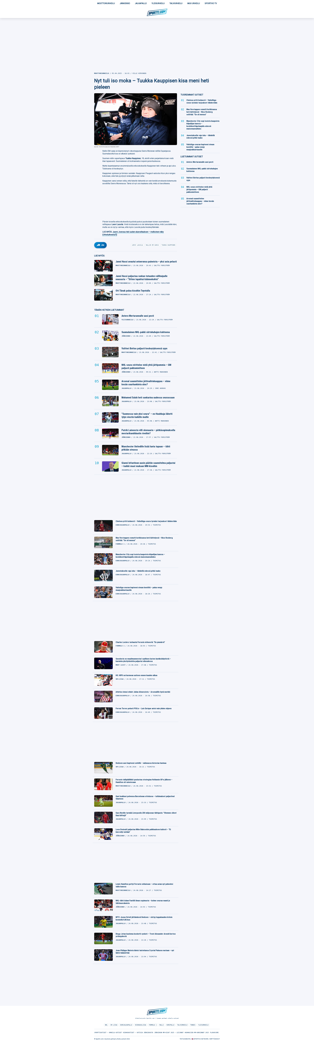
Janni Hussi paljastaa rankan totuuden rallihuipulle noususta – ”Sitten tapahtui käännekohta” (141, 278)
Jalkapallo (141, 3)
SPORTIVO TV (211, 3)
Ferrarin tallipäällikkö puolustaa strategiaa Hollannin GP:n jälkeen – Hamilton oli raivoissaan (144, 780)
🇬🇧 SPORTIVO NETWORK (200, 1039)
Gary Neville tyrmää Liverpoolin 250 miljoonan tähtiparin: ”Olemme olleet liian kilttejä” (146, 814)
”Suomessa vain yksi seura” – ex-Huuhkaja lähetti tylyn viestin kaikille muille (147, 415)
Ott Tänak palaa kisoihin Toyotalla (133, 290)
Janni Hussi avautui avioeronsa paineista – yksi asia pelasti (146, 261)
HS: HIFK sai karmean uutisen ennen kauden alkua (136, 675)
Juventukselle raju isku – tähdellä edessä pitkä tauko (138, 571)
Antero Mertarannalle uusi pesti (138, 315)
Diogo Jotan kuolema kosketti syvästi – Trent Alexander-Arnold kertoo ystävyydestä (146, 935)
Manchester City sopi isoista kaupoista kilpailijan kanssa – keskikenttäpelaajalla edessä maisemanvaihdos (140, 555)
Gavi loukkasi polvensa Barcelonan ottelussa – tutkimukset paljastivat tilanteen (145, 797)
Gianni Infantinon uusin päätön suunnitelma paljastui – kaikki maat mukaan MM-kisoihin (148, 464)
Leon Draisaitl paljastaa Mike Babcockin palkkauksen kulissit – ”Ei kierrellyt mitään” (143, 830)
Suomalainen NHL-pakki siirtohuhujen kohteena (146, 332)
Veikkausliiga (140, 1025)
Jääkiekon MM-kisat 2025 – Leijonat (168, 1032)
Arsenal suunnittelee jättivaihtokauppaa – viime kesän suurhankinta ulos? (146, 383)
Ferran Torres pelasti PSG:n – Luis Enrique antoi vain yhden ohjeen (143, 708)
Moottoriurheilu (106, 3)
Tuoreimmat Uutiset (192, 94)
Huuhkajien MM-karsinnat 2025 (197, 1032)
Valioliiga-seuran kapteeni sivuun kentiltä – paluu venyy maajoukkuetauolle (139, 588)
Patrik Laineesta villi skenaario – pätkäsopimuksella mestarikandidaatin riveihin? (148, 432)
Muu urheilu (193, 3)
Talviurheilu (176, 3)
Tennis (192, 1025)
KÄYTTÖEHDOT (215, 1039)
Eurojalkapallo (126, 1025)
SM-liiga (113, 1025)
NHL (106, 1025)
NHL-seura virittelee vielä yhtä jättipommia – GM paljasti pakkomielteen (146, 366)
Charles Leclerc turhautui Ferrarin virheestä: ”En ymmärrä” (140, 642)
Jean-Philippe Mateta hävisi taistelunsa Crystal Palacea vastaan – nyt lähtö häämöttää (145, 951)
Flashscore (214, 1032)
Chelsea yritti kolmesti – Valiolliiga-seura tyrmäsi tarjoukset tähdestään (146, 521)
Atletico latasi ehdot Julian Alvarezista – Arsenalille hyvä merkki (143, 692)
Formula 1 (153, 1025)
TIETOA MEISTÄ (185, 1039)
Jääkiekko (125, 3)
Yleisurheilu (158, 3)
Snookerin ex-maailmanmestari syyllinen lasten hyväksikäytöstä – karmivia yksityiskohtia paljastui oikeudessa (143, 660)
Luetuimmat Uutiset (192, 156)
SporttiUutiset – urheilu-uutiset (108, 1032)
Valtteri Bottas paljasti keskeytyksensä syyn (144, 348)
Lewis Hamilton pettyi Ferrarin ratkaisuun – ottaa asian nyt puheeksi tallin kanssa (144, 885)
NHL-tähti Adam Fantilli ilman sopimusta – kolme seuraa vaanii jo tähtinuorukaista (143, 901)
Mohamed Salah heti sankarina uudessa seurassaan (148, 397)
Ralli (161, 1025)
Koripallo (170, 1025)
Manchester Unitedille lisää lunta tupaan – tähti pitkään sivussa (146, 448)
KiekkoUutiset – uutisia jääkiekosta (138, 1032)
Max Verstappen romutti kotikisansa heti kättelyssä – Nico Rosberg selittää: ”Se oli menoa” (144, 539)
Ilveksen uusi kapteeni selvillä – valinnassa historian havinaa (141, 763)
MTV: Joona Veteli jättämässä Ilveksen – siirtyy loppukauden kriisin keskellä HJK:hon (144, 918)
